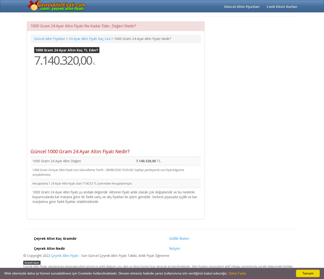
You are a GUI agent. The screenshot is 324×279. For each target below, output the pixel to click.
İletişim (174, 248)
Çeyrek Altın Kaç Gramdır (55, 238)
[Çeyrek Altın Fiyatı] (56, 6)
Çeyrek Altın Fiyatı (64, 255)
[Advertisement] (116, 111)
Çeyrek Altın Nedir (49, 248)
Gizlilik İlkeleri (179, 238)
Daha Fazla (237, 273)
